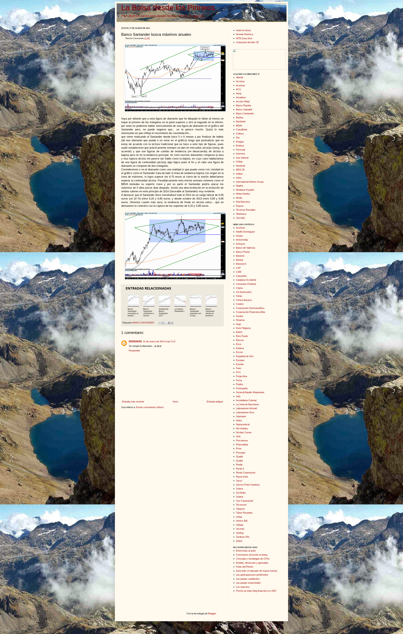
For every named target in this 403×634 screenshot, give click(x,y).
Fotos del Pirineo (244, 566)
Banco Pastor (243, 251)
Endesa (240, 145)
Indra (238, 177)
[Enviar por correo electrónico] (160, 322)
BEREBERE (135, 341)
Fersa (239, 380)
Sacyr (239, 480)
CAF (238, 268)
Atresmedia (242, 239)
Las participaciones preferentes (252, 574)
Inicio (175, 401)
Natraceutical (243, 424)
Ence (238, 344)
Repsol (239, 206)
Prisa (238, 448)
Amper (239, 235)
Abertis (239, 77)
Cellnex (240, 133)
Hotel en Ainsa (243, 30)
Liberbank (241, 416)
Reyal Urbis (242, 476)
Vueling (239, 533)
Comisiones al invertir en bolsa (251, 554)
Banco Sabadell (244, 109)
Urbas (239, 516)
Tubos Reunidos (244, 512)
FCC (238, 372)
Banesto (240, 255)
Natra (239, 420)
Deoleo (239, 316)
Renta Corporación (245, 472)
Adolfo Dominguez (245, 231)
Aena (238, 93)
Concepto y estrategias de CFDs (253, 558)
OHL (238, 436)
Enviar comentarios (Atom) (150, 407)
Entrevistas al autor (246, 550)
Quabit (239, 456)
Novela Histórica (244, 34)
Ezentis (240, 364)
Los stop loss (243, 587)
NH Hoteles (242, 428)
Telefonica (241, 214)
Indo (238, 396)
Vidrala (239, 524)
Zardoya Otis (242, 536)
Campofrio (241, 276)
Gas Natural (242, 157)
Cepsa (239, 288)
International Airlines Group (250, 181)
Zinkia (239, 541)
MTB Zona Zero (244, 38)
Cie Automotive (244, 292)
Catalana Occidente (246, 280)
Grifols (239, 161)
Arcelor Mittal (243, 101)
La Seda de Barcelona (247, 404)
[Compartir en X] (166, 322)
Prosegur (240, 452)
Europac (240, 360)
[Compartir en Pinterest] (172, 322)
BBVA (239, 125)
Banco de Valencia (245, 247)
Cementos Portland (246, 284)
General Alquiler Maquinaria (250, 392)
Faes (238, 368)
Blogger (212, 613)
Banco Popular (243, 105)
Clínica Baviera (244, 300)
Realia (239, 464)
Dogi (238, 324)
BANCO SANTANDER (143, 322)
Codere (240, 304)
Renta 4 (240, 468)
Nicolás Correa (243, 432)
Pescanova (242, 440)
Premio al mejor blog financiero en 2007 (256, 590)
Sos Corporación (244, 500)
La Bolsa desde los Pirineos (168, 7)
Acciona (240, 81)
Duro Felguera (243, 328)
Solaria (239, 496)
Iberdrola (240, 165)
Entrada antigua (215, 401)
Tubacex (240, 508)
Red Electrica (243, 201)
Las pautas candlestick (248, 578)
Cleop (239, 296)
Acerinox (240, 85)
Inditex (239, 173)
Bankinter (241, 121)
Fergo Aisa (241, 376)
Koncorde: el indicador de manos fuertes (256, 570)
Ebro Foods (242, 336)
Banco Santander (245, 113)
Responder (134, 350)
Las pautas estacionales (248, 582)
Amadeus (241, 97)
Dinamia (240, 320)
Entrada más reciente (133, 401)
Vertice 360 (241, 520)
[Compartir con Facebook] (169, 322)
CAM (238, 271)
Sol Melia (240, 492)
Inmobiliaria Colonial (246, 400)
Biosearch (241, 263)
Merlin (239, 197)
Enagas (240, 141)
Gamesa (240, 153)
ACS (238, 89)
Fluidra (239, 384)
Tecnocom (241, 504)
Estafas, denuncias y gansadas (252, 562)
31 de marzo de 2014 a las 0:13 (159, 341)
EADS (239, 332)
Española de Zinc (245, 356)
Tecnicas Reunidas (245, 209)
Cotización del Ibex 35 (247, 42)
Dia (237, 137)
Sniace (239, 488)
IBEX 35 (240, 169)
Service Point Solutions (248, 484)
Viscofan (240, 217)
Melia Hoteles (243, 193)
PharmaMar (242, 444)
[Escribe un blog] (163, 322)
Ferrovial (240, 149)
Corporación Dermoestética (250, 308)
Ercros (239, 352)
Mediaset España (245, 189)
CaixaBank (241, 129)
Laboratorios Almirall (246, 408)
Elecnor (240, 340)
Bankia (239, 117)
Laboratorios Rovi (245, 412)
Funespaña (241, 388)
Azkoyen (240, 243)
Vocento (240, 528)
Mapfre (239, 185)
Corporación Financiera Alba (250, 312)
